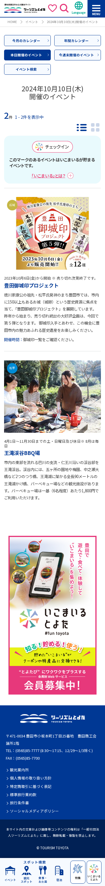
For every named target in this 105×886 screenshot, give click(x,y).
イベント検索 (26, 69)
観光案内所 (19, 770)
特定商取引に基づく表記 (31, 786)
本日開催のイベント (26, 55)
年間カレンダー (76, 40)
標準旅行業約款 (23, 794)
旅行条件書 (19, 802)
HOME (12, 22)
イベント (31, 22)
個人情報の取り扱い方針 (31, 778)
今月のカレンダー (26, 40)
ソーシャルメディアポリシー (34, 811)
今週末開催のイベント (76, 55)
